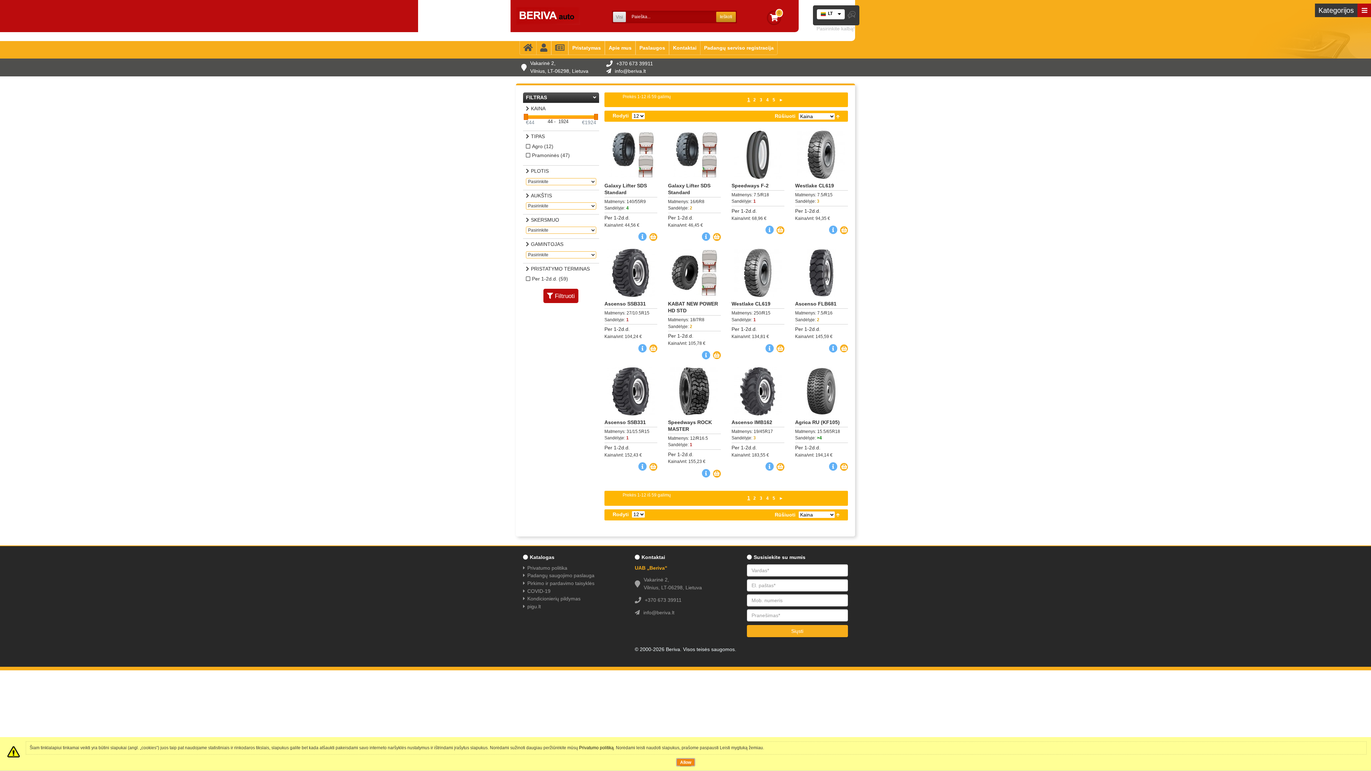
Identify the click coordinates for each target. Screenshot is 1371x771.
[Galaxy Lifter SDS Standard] (630, 155)
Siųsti (797, 631)
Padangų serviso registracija (739, 48)
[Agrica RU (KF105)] (821, 391)
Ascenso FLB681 (816, 304)
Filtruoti (565, 296)
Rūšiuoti (785, 116)
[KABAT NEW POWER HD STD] (694, 273)
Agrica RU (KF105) (817, 422)
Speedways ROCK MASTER (690, 425)
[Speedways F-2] (758, 155)
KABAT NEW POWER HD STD (693, 307)
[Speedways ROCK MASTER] (694, 391)
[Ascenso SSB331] (630, 273)
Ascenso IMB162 (752, 422)
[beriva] (548, 16)
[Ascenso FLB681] (821, 273)
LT (830, 13)
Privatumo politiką (596, 747)
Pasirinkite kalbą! (836, 28)
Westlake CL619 (814, 185)
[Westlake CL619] (821, 155)
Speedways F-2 (750, 185)
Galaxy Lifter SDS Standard (625, 189)
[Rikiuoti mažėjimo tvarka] (838, 116)
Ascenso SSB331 (625, 304)
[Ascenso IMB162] (758, 391)
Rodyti (621, 116)
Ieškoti (726, 16)
